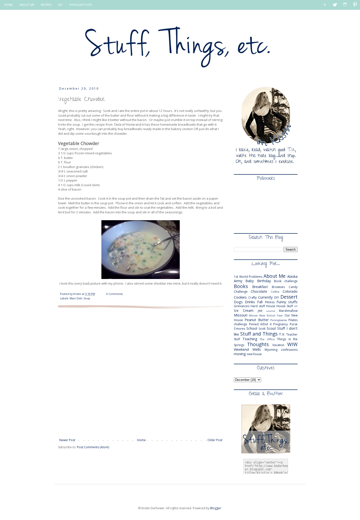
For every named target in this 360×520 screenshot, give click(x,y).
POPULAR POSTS (80, 5)
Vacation (278, 345)
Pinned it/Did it (260, 324)
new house (254, 354)
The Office (267, 339)
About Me (275, 276)
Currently (265, 297)
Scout (271, 328)
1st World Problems (248, 277)
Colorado (290, 291)
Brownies (278, 287)
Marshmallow (288, 311)
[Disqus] (141, 373)
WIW (292, 344)
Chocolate (259, 291)
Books (241, 286)
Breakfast (260, 286)
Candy (293, 287)
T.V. (282, 334)
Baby (249, 280)
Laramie (270, 311)
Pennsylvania (278, 320)
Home (141, 440)
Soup (87, 298)
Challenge (241, 292)
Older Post (214, 440)
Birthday (264, 280)
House (270, 306)
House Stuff (284, 306)
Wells (256, 349)
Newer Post (67, 440)
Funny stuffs (287, 302)
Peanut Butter (257, 319)
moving (240, 353)
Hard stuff (258, 306)
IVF (296, 306)
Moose (253, 315)
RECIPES (46, 5)
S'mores (239, 329)
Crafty (252, 297)
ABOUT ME (26, 5)
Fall (260, 302)
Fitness (270, 302)
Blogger (215, 508)
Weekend (241, 349)
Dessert (289, 296)
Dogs (238, 302)
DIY (60, 5)
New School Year (271, 315)
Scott (262, 329)
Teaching (249, 339)
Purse (294, 324)
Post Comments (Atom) (93, 447)
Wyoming (270, 350)
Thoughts (258, 344)
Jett (260, 311)
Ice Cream (243, 310)
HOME (8, 5)
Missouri (240, 315)
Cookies (240, 297)
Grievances (241, 306)
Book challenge (286, 281)
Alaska (292, 276)
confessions (289, 350)
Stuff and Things (258, 333)
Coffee (275, 291)
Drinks (250, 302)
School (251, 328)
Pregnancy (280, 324)
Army (238, 280)
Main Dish (76, 298)
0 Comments (114, 294)
